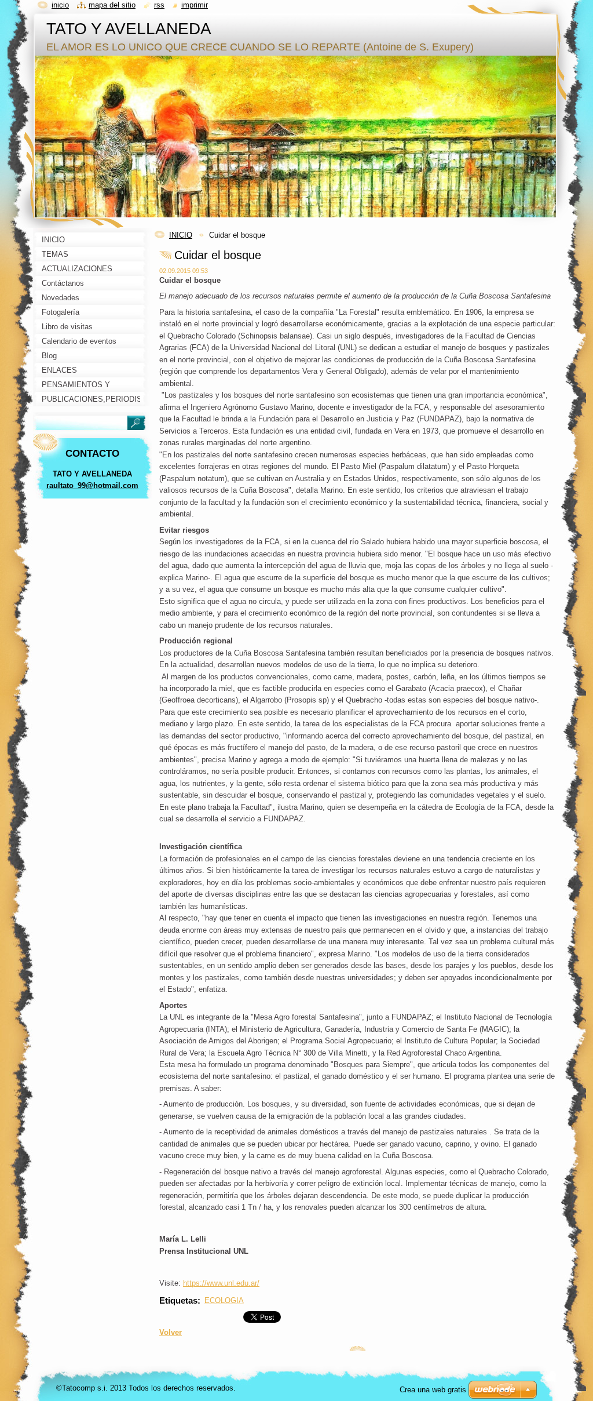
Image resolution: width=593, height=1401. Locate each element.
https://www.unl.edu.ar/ (221, 1283)
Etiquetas (178, 1300)
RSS (159, 5)
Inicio (60, 5)
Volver (170, 1332)
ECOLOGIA (224, 1300)
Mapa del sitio (112, 5)
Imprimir (194, 5)
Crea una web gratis (433, 1389)
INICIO (180, 235)
